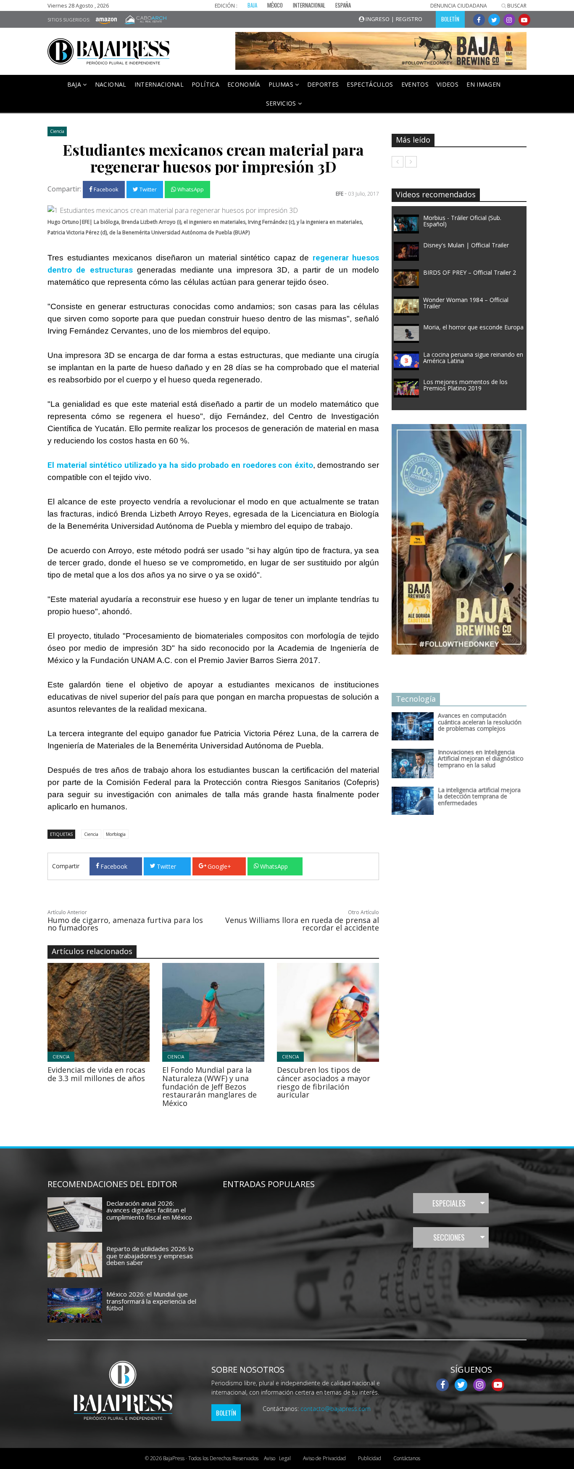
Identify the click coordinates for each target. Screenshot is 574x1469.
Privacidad (324, 1458)
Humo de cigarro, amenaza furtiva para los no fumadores (125, 923)
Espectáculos (370, 84)
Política (205, 84)
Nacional (110, 84)
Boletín (226, 1412)
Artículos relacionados (92, 951)
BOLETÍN (450, 19)
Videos (447, 84)
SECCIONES (449, 1237)
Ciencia (57, 131)
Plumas (282, 84)
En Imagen (483, 84)
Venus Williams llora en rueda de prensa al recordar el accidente (302, 923)
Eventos (415, 84)
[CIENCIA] (121, 1011)
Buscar (516, 5)
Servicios (282, 103)
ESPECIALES (449, 1203)
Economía (244, 84)
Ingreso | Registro (393, 19)
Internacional (159, 84)
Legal (277, 1458)
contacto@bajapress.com (335, 1409)
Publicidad (369, 1458)
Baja (75, 84)
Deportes (323, 84)
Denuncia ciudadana (458, 5)
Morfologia (116, 834)
